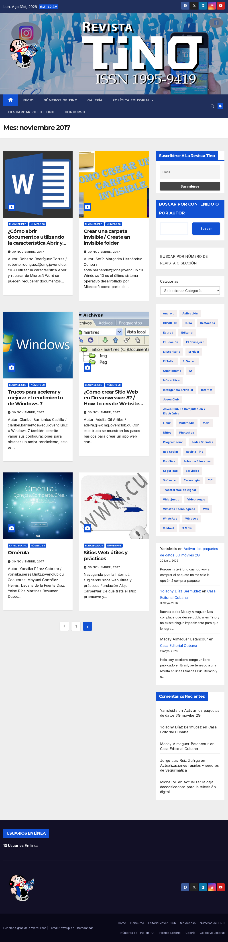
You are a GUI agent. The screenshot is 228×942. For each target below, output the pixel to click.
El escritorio (171, 351)
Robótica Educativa (197, 461)
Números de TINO (61, 100)
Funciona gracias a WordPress (25, 928)
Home (122, 923)
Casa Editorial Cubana (178, 645)
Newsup (64, 928)
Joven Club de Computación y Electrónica (184, 411)
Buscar (206, 228)
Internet (206, 390)
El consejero (17, 224)
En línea (20, 845)
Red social (170, 451)
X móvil (187, 528)
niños (167, 432)
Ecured (168, 332)
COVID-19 (170, 323)
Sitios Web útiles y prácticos (105, 555)
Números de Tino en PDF (137, 932)
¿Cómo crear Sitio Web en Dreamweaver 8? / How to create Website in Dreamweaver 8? (111, 400)
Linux (167, 423)
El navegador (94, 545)
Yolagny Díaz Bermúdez (180, 591)
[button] (212, 106)
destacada (207, 323)
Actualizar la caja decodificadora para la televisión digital (188, 787)
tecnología (192, 480)
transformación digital (179, 490)
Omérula (18, 553)
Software (169, 480)
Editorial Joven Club (162, 923)
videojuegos (196, 499)
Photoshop (186, 432)
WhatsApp (170, 518)
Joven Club (171, 399)
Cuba (188, 323)
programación (173, 442)
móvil (206, 423)
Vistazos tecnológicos (179, 509)
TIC (210, 480)
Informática (171, 380)
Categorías (169, 281)
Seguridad (170, 470)
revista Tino (194, 451)
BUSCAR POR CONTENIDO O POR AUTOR (189, 209)
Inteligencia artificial (178, 390)
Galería (95, 100)
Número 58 (38, 224)
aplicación (190, 313)
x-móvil (168, 528)
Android (168, 313)
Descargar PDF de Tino (31, 112)
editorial (187, 332)
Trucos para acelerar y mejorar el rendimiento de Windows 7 (35, 398)
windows (191, 518)
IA (190, 370)
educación (170, 342)
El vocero (189, 361)
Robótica (169, 461)
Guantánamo (172, 370)
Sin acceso (188, 923)
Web (206, 509)
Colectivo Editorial (212, 932)
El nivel (193, 351)
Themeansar (84, 928)
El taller (169, 361)
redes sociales (202, 442)
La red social (18, 545)
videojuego (171, 499)
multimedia (187, 423)
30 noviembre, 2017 (28, 251)
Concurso (75, 112)
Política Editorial (131, 100)
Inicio (28, 100)
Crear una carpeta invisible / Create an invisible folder (107, 237)
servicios (192, 470)
